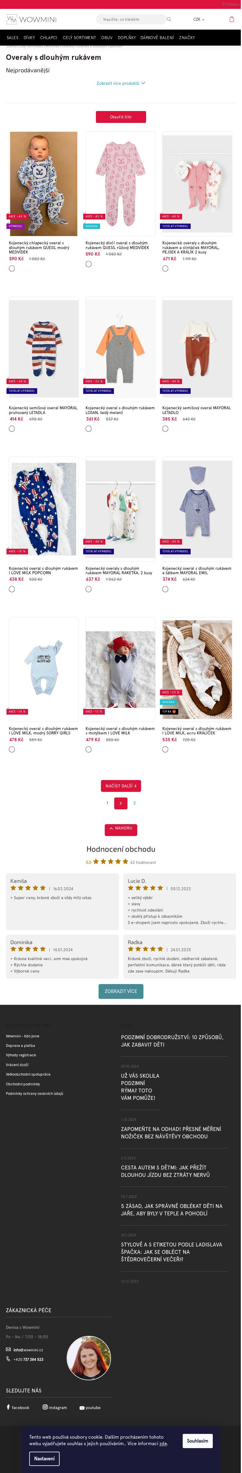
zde (163, 1443)
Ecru (165, 747)
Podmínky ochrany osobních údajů (34, 1093)
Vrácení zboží (17, 1065)
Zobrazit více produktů (118, 83)
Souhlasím (197, 1441)
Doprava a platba (20, 1045)
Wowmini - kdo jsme (22, 1036)
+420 (28, 1359)
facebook (20, 1407)
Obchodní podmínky (23, 1084)
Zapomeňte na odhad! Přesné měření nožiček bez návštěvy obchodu (171, 1133)
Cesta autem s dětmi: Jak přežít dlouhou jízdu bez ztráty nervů (165, 1171)
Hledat (174, 19)
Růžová (89, 261)
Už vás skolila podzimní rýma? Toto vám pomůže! (140, 1087)
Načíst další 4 (121, 786)
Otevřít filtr (121, 117)
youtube (93, 1407)
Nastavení (44, 1458)
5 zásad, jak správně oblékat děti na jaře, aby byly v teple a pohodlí (172, 1210)
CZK (197, 19)
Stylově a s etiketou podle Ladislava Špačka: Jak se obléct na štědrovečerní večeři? (171, 1251)
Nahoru (124, 828)
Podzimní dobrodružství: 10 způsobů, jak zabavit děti (172, 1041)
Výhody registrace (21, 1055)
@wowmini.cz (28, 1350)
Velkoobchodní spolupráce (28, 1074)
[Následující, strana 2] (120, 803)
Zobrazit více (121, 991)
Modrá (12, 266)
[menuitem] (14, 38)
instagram (58, 1407)
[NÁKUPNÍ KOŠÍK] (232, 19)
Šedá (88, 747)
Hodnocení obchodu (121, 848)
